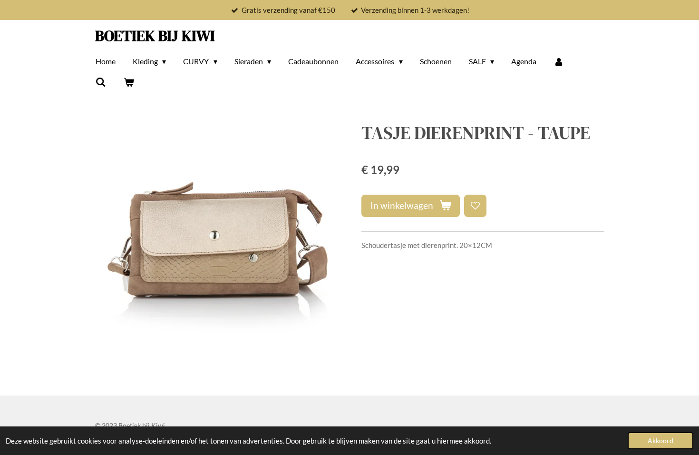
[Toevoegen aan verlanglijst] (475, 206)
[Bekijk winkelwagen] (128, 82)
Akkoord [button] (660, 441)
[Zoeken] (100, 82)
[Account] (558, 61)
